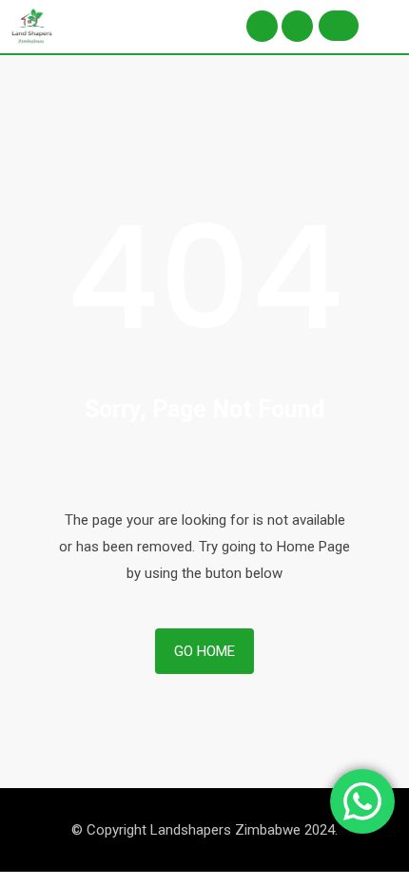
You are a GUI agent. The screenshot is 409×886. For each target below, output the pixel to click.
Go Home (204, 651)
